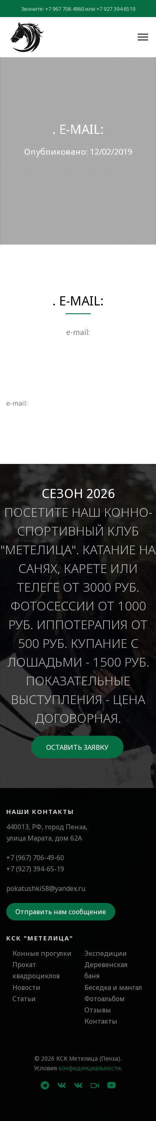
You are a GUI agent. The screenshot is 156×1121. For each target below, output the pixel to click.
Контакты (100, 1021)
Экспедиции (105, 953)
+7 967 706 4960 (64, 8)
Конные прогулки (42, 953)
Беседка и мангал (113, 987)
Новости (26, 987)
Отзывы (97, 1009)
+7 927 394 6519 (116, 8)
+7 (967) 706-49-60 (35, 857)
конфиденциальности (90, 1068)
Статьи (24, 998)
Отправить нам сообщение (60, 911)
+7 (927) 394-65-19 (35, 868)
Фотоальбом (104, 998)
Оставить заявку (77, 747)
